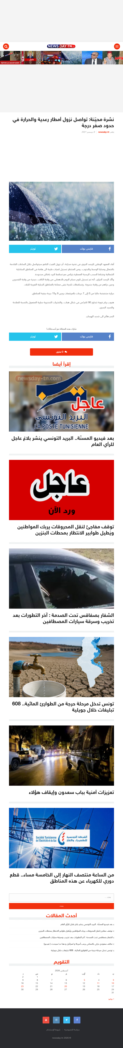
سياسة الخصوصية (72, 1030)
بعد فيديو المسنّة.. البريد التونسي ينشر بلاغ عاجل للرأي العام (86, 924)
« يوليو (111, 999)
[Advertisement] (61, 21)
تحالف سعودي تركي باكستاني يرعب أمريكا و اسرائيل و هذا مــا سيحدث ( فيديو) (78, 944)
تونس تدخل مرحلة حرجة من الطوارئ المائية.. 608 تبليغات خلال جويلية (81, 950)
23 (22, 986)
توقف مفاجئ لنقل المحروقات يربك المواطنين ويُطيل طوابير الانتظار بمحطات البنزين (75, 931)
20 (65, 986)
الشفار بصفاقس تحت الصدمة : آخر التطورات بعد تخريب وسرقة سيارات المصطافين (76, 937)
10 (113, 983)
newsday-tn (103, 132)
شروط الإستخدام (53, 1030)
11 (98, 983)
